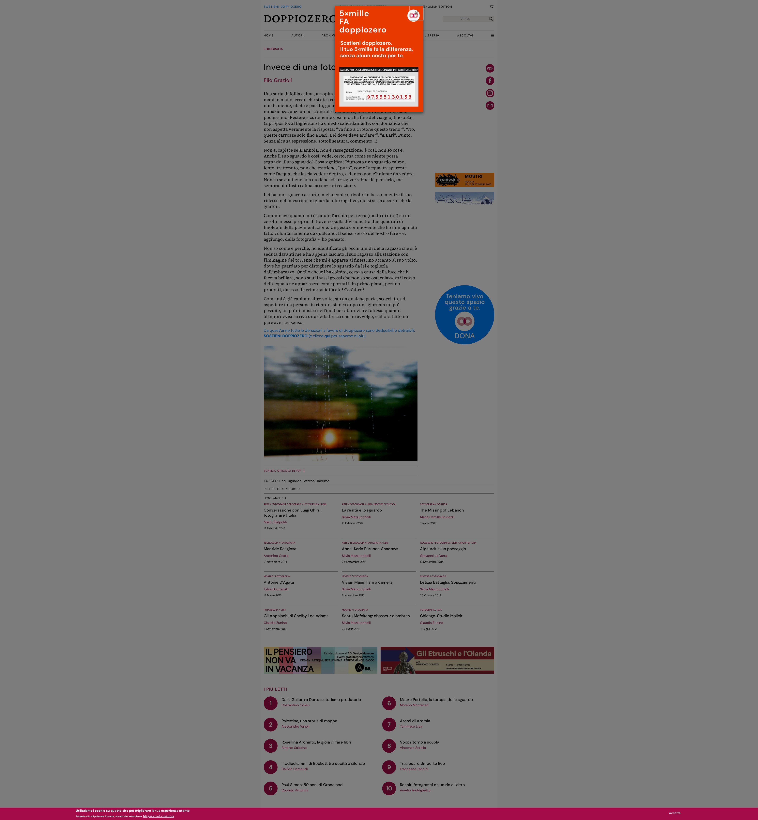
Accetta (675, 813)
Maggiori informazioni (158, 816)
